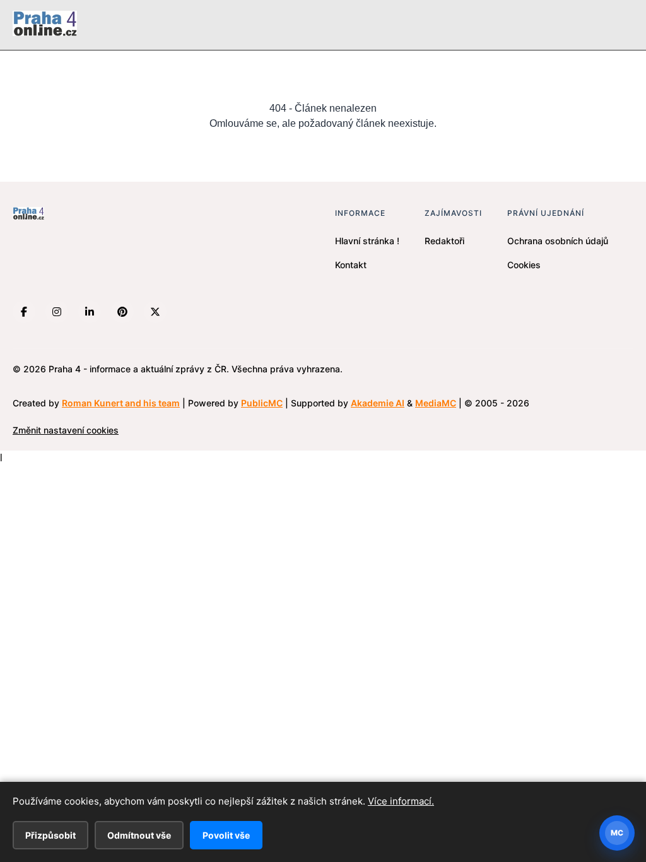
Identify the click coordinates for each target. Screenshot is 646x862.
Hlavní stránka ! (367, 240)
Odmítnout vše (139, 835)
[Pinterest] (122, 311)
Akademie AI (377, 403)
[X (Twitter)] (155, 311)
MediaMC (435, 403)
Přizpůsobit (50, 835)
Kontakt (351, 264)
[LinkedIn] (89, 311)
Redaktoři (444, 240)
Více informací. (401, 801)
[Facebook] (24, 311)
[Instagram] (56, 311)
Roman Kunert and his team (121, 403)
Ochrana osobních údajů (557, 240)
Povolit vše (226, 835)
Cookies (524, 264)
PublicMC (262, 403)
